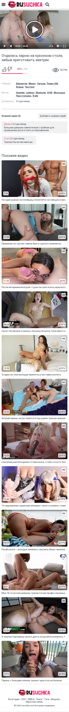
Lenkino (30, 92)
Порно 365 (52, 83)
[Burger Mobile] (3, 4)
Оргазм (41, 83)
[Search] (47, 4)
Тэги (46, 699)
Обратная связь (34, 702)
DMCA (31, 699)
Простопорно (23, 96)
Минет (32, 83)
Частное (29, 87)
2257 (23, 699)
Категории (13, 699)
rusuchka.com (27, 705)
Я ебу (35, 96)
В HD (49, 92)
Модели (55, 699)
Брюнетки (21, 83)
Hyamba (20, 92)
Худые (19, 87)
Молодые (59, 92)
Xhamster (41, 92)
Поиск (39, 699)
